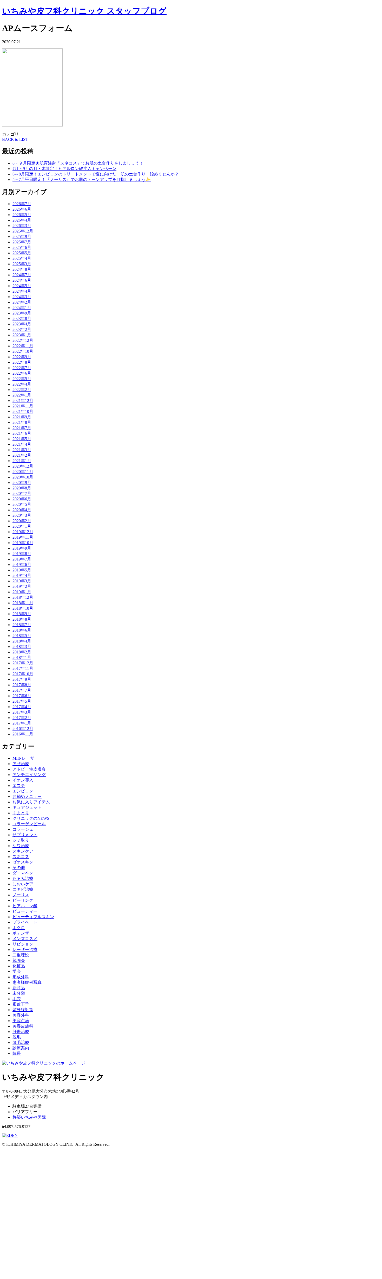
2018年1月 (21, 657)
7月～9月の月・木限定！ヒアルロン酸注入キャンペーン (64, 168)
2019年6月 (21, 564)
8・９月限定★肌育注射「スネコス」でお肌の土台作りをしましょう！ (77, 163)
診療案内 (20, 1048)
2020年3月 (21, 515)
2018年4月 (21, 641)
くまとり (20, 813)
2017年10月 (22, 674)
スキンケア (22, 851)
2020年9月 (21, 482)
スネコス (20, 856)
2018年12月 (22, 597)
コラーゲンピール (29, 824)
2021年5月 (21, 439)
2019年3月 (21, 581)
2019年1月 (21, 592)
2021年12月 (22, 400)
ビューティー (24, 911)
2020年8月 (21, 488)
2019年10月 (22, 542)
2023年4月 (21, 324)
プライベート (24, 922)
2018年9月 (21, 614)
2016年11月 (22, 734)
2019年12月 (22, 532)
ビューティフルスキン (33, 917)
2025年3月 (21, 264)
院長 (16, 1053)
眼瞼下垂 (20, 1004)
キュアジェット (27, 807)
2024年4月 (21, 291)
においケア (22, 884)
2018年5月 (21, 635)
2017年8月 (21, 685)
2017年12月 (22, 663)
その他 (18, 867)
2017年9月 (21, 679)
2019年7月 (21, 559)
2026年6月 (21, 209)
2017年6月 (21, 696)
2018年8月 (21, 619)
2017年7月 (21, 690)
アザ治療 (20, 763)
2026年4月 (21, 220)
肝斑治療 (20, 1031)
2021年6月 (21, 433)
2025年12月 (22, 231)
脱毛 (16, 1037)
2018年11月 (22, 603)
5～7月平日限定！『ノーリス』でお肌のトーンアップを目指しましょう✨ (81, 179)
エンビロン (22, 791)
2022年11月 (22, 346)
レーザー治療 (24, 949)
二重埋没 (20, 955)
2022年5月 (21, 378)
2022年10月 (22, 351)
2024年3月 (21, 296)
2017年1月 (21, 723)
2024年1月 (21, 307)
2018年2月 (21, 652)
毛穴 (16, 999)
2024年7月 (21, 275)
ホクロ (18, 927)
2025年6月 (21, 247)
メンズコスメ (24, 938)
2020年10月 (22, 477)
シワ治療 (20, 845)
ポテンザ (20, 933)
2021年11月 (22, 406)
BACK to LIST (15, 139)
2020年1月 (21, 526)
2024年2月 (21, 302)
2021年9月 (21, 417)
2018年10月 (22, 608)
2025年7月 (21, 242)
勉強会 (18, 960)
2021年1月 (21, 460)
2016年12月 (22, 728)
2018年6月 (21, 630)
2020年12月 (22, 466)
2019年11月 (22, 537)
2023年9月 (21, 313)
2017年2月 (21, 717)
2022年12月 (22, 340)
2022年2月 (21, 389)
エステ (18, 785)
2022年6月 (21, 373)
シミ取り (20, 840)
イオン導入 (22, 780)
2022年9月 (21, 357)
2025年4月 (21, 258)
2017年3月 (21, 712)
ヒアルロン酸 (24, 906)
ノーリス (20, 895)
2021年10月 (22, 411)
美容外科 (20, 1015)
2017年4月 (21, 706)
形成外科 (20, 977)
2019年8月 (21, 553)
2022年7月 (21, 368)
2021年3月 (21, 450)
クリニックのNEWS (30, 818)
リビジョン (22, 944)
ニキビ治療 (22, 889)
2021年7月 (21, 428)
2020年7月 (21, 493)
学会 (16, 971)
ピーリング (22, 900)
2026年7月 (21, 203)
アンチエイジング (29, 774)
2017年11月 (22, 668)
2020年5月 (21, 504)
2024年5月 (21, 285)
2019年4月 (21, 575)
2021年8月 (21, 422)
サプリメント (24, 835)
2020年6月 (21, 499)
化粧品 (18, 966)
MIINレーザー (25, 758)
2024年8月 (21, 269)
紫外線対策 (22, 1009)
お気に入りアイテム (31, 802)
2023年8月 (21, 318)
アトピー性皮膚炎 (29, 769)
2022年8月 (21, 362)
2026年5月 (21, 214)
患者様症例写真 (27, 982)
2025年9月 (21, 236)
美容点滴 (20, 1020)
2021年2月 (21, 455)
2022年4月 (21, 384)
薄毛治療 (20, 1042)
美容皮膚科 (22, 1026)
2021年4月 (21, 444)
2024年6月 (21, 280)
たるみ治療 (22, 878)
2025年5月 (21, 253)
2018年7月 (21, 624)
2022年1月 (21, 395)
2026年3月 (21, 225)
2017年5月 (21, 701)
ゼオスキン (22, 862)
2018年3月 (21, 646)
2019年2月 (21, 586)
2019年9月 (21, 548)
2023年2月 (21, 329)
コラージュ (22, 829)
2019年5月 (21, 570)
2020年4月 (21, 510)
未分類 (18, 993)
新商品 (18, 988)
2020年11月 (22, 471)
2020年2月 (21, 521)
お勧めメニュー (27, 796)
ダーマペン (22, 873)
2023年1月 (21, 335)
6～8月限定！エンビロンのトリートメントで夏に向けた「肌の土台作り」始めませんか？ (95, 174)
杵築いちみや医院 (29, 1117)
